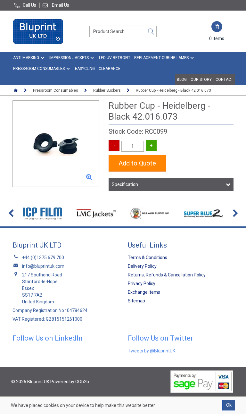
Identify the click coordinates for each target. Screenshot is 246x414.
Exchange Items (144, 292)
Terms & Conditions (147, 257)
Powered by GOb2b (69, 381)
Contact (224, 79)
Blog (182, 79)
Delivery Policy (142, 266)
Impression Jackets (69, 57)
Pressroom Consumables (39, 68)
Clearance (109, 68)
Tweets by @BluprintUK (151, 350)
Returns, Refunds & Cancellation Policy (167, 274)
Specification (125, 184)
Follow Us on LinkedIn (47, 338)
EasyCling (85, 68)
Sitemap (136, 300)
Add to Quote (137, 163)
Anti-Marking (26, 57)
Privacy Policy (141, 283)
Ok (229, 405)
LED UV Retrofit (114, 57)
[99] (55, 143)
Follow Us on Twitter (160, 338)
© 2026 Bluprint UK (30, 381)
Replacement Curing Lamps (161, 57)
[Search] (150, 31)
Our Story (201, 79)
